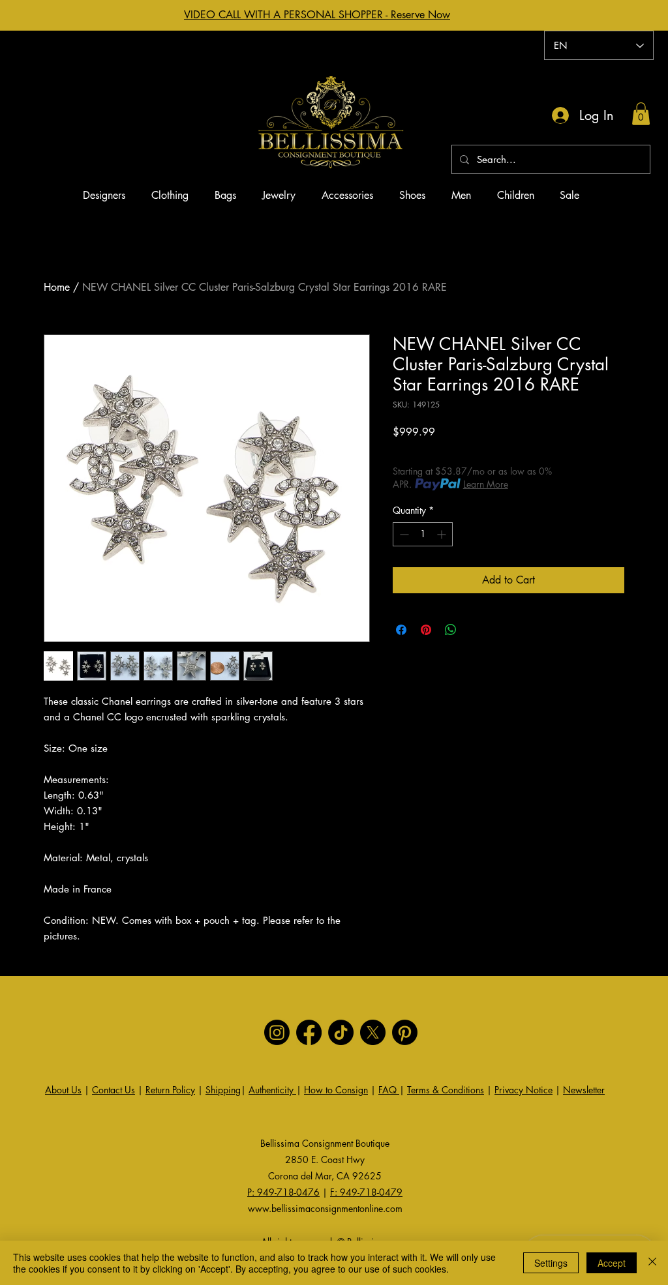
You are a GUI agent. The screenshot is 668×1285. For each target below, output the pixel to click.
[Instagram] (277, 1032)
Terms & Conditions (445, 1090)
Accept (612, 1262)
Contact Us (113, 1090)
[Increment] (442, 534)
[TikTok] (341, 1032)
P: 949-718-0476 (283, 1192)
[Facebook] (309, 1032)
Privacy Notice (523, 1090)
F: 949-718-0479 (366, 1192)
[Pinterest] (405, 1032)
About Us (63, 1090)
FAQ (388, 1090)
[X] (373, 1032)
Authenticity (272, 1090)
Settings (551, 1262)
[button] (640, 113)
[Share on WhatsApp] (451, 630)
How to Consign (336, 1090)
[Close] (652, 1263)
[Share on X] (475, 630)
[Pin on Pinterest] (426, 630)
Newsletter (584, 1090)
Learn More (485, 484)
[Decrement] (403, 534)
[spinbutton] (422, 534)
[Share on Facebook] (401, 630)
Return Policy (170, 1090)
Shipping (223, 1090)
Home (57, 287)
